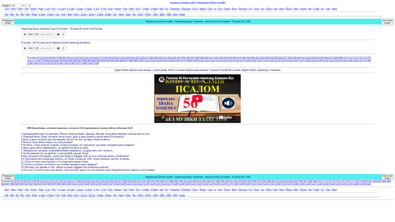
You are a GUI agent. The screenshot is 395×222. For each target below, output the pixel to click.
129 (314, 60)
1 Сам (61, 9)
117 (242, 60)
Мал (334, 9)
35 (183, 57)
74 (364, 57)
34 (178, 57)
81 (52, 60)
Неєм (118, 9)
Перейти (6, 5)
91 (98, 60)
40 (206, 57)
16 (95, 57)
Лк (17, 14)
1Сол (84, 14)
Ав (310, 9)
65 (322, 57)
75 (368, 57)
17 (100, 57)
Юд (175, 14)
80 (47, 60)
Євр (128, 14)
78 (38, 60)
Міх (296, 9)
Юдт (131, 9)
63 (313, 57)
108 (189, 60)
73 (359, 57)
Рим (34, 14)
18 (104, 57)
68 (336, 57)
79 (43, 60)
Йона (289, 9)
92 (103, 60)
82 (57, 60)
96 (121, 60)
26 (141, 57)
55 (276, 57)
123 (278, 60)
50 (253, 57)
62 (308, 57)
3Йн (169, 14)
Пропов (185, 9)
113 (218, 60)
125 (290, 60)
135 (350, 60)
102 (153, 60)
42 (215, 57)
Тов (125, 9)
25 (137, 57)
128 (308, 60)
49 (248, 57)
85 (70, 60)
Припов (174, 9)
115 (230, 60)
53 (266, 57)
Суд (47, 9)
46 (234, 57)
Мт (6, 14)
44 (225, 57)
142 (48, 63)
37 (192, 57)
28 (151, 57)
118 (248, 60)
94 (112, 60)
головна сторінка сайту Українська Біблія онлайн (197, 2)
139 (30, 63)
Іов (161, 9)
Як (134, 14)
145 (66, 63)
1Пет (140, 14)
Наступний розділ (387, 21)
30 (160, 57)
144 (60, 63)
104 (165, 60)
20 (114, 57)
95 (117, 60)
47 (239, 57)
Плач (227, 9)
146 (72, 63)
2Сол (92, 14)
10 (68, 57)
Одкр (182, 14)
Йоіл (269, 9)
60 (299, 57)
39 (202, 57)
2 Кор (50, 14)
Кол (76, 14)
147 (78, 63)
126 (296, 60)
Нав (41, 9)
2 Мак (154, 9)
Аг (322, 9)
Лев (20, 9)
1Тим (100, 14)
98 (131, 60)
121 (266, 60)
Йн (22, 14)
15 (90, 57)
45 (229, 57)
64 (317, 57)
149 (90, 63)
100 (141, 60)
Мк (12, 14)
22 (123, 57)
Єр (220, 9)
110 (201, 60)
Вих (13, 9)
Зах (328, 9)
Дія (28, 14)
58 (290, 57)
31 (165, 57)
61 (303, 57)
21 (118, 57)
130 (320, 60)
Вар (234, 9)
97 (126, 60)
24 (132, 57)
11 (72, 57)
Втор (33, 9)
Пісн (195, 9)
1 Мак (145, 9)
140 (36, 63)
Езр (110, 9)
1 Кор (42, 14)
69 (340, 57)
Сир (210, 9)
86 (75, 60)
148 (84, 63)
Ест (138, 9)
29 (155, 57)
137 (362, 60)
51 (257, 57)
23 (128, 57)
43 (220, 57)
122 (272, 60)
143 (54, 63)
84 (66, 60)
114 (224, 60)
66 (327, 57)
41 (211, 57)
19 (109, 57)
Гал (58, 14)
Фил (121, 14)
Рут (54, 9)
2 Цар (88, 9)
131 (326, 60)
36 (188, 57)
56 (280, 57)
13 (81, 57)
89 (89, 60)
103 (159, 60)
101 (147, 60)
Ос (262, 9)
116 (236, 60)
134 (344, 60)
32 (169, 57)
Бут (7, 9)
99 (135, 60)
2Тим (108, 14)
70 (345, 57)
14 (86, 57)
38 (197, 57)
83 (61, 60)
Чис (27, 9)
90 (94, 60)
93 (107, 60)
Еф (63, 14)
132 (332, 60)
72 (354, 57)
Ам (275, 9)
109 (195, 60)
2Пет (148, 14)
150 (96, 63)
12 (77, 57)
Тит (115, 14)
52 (262, 57)
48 (243, 57)
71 (350, 57)
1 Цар (79, 9)
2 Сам (70, 9)
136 (356, 60)
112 (213, 60)
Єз (250, 9)
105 (171, 60)
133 (338, 60)
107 (183, 60)
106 (177, 60)
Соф (316, 9)
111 (207, 60)
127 (302, 60)
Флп (70, 14)
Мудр (203, 9)
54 (271, 57)
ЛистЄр (243, 9)
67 (331, 57)
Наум (303, 9)
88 (84, 60)
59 (294, 57)
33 (174, 57)
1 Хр (96, 9)
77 (33, 60)
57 (285, 57)
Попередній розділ (8, 21)
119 (254, 60)
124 (284, 60)
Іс (215, 9)
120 (260, 60)
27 (146, 57)
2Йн (162, 14)
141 (42, 63)
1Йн (155, 14)
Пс (166, 9)
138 (368, 60)
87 (80, 60)
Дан (256, 9)
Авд (281, 9)
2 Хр (103, 9)
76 (29, 60)
